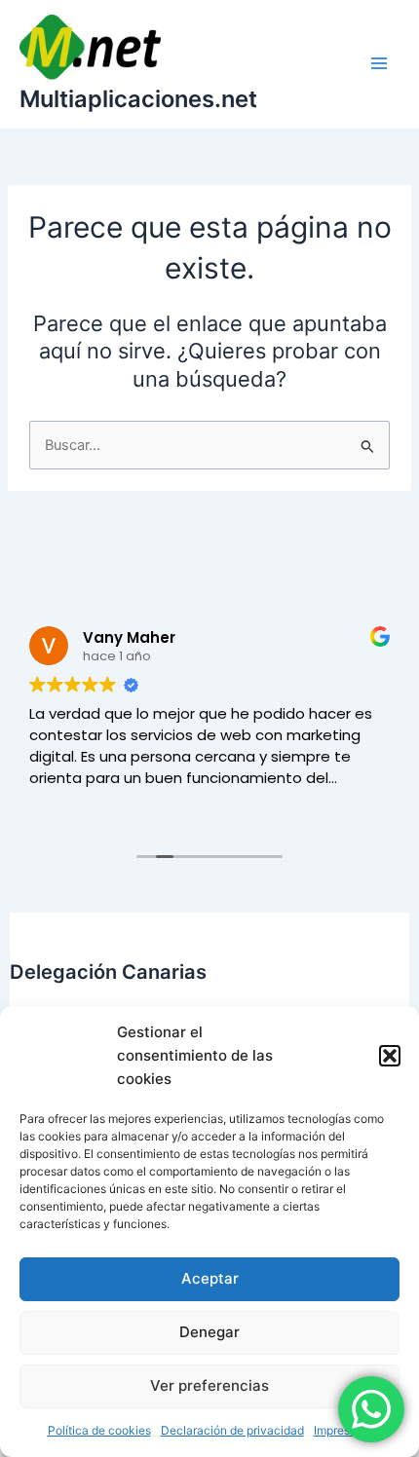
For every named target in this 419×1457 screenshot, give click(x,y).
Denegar (209, 1332)
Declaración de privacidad (232, 1430)
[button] (390, 1055)
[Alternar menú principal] (379, 63)
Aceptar (210, 1278)
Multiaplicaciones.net (138, 99)
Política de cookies (99, 1430)
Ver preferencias (209, 1385)
